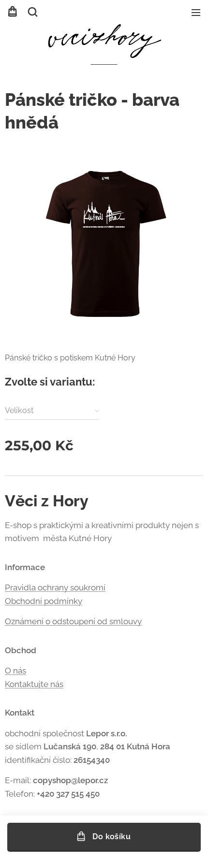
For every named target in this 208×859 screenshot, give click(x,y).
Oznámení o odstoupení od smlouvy (73, 621)
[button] (32, 12)
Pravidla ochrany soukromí (55, 587)
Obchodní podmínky (43, 601)
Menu (196, 12)
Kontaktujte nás (34, 684)
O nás (15, 670)
